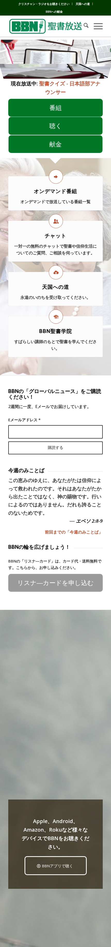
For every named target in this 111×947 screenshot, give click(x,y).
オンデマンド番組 (55, 191)
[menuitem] (44, 4)
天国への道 (83, 4)
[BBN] (46, 26)
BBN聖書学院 (55, 331)
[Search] (83, 26)
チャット (55, 236)
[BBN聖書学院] (56, 316)
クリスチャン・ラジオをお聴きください (43, 4)
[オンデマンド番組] (56, 176)
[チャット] (56, 221)
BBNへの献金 (54, 11)
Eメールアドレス (24, 419)
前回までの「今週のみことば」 (74, 532)
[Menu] (96, 26)
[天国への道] (56, 272)
